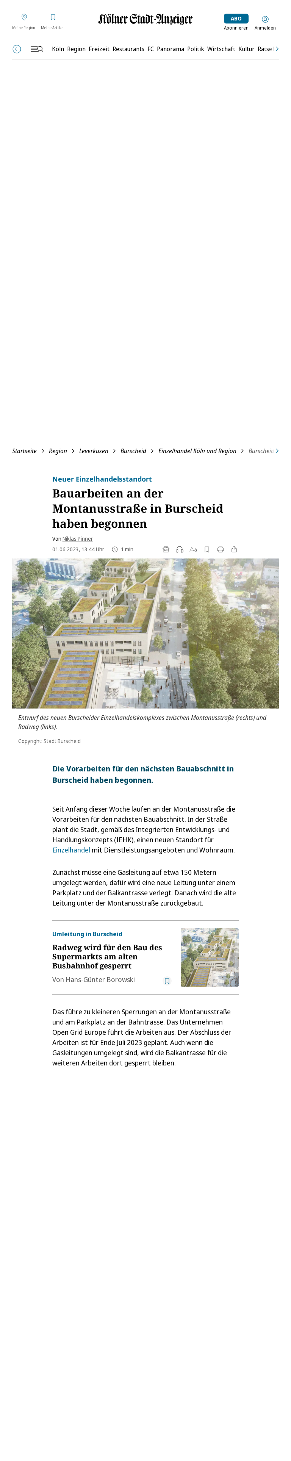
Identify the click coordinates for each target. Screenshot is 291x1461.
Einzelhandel (71, 849)
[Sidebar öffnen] (36, 48)
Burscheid (133, 451)
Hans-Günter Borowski (100, 979)
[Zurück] (17, 49)
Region (58, 451)
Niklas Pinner (78, 538)
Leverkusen (93, 451)
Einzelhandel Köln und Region (197, 451)
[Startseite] (145, 19)
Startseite (24, 451)
